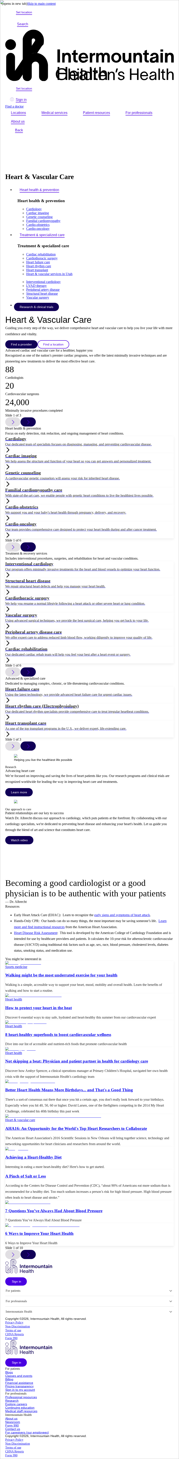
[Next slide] (28, 422)
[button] (16, 1281)
